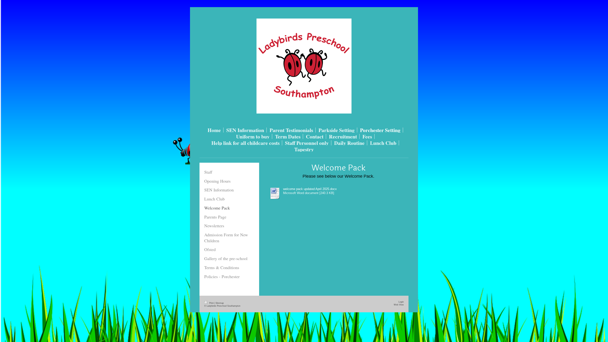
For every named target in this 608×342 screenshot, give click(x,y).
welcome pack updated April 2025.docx (310, 189)
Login (401, 302)
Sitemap (220, 303)
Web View (399, 305)
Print (211, 303)
